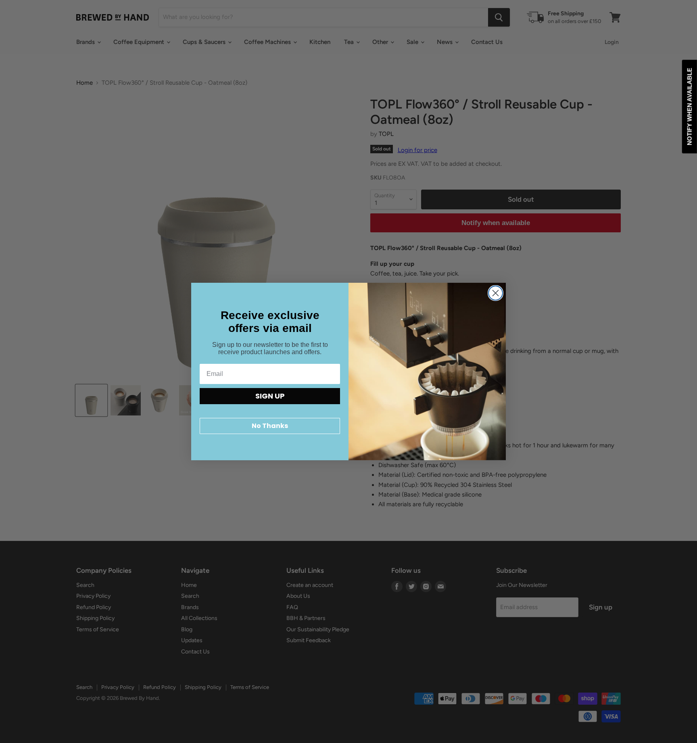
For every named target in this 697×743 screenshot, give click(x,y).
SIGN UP (270, 396)
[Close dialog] (495, 293)
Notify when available (689, 106)
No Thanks (270, 425)
